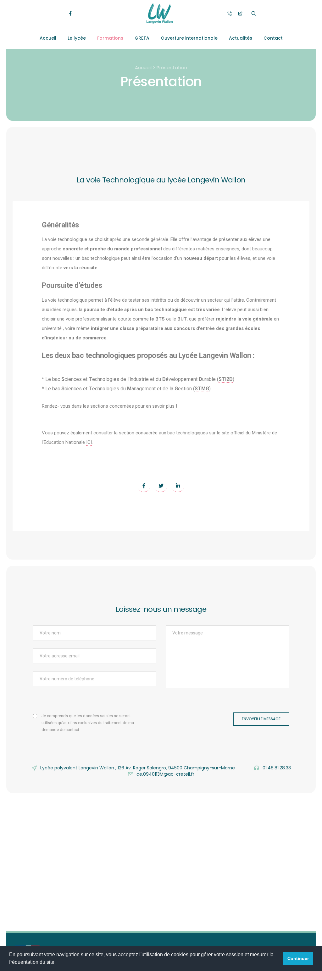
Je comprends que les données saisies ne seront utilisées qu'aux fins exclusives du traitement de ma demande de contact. (88, 722)
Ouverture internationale (189, 38)
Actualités (240, 38)
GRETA (142, 38)
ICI (89, 442)
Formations (110, 38)
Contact (273, 38)
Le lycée (77, 38)
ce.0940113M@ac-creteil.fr (165, 774)
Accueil (48, 38)
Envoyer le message (261, 719)
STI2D (226, 379)
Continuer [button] (298, 958)
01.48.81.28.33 (277, 768)
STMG (202, 389)
